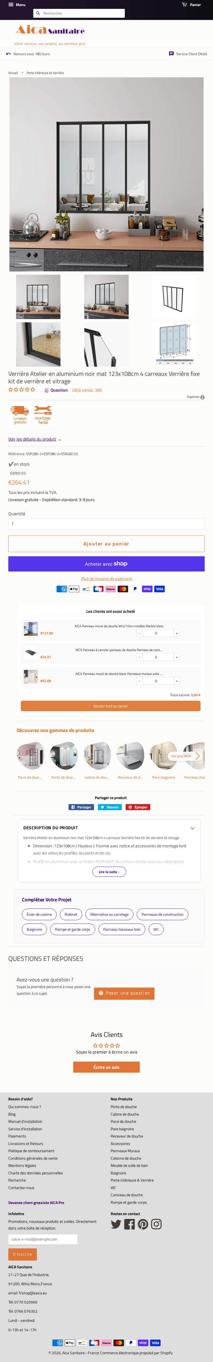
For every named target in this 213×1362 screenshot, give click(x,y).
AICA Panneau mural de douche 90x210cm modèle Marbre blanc (119, 626)
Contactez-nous (21, 1187)
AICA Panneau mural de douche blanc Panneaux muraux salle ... (119, 673)
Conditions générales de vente (33, 1158)
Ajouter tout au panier (110, 706)
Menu (20, 4)
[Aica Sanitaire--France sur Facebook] (129, 1227)
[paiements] (111, 590)
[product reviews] (21, 390)
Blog (12, 1114)
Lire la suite (109, 871)
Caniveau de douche (127, 1195)
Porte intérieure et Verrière (45, 72)
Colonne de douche (126, 1158)
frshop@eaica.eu (33, 1293)
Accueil (13, 72)
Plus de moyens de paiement (106, 578)
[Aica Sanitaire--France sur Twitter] (116, 1227)
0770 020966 (25, 1302)
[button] (21, 389)
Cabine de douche (125, 1114)
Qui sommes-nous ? (24, 1107)
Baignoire (118, 1173)
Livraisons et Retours (25, 1143)
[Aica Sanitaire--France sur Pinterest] (143, 1227)
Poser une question (127, 992)
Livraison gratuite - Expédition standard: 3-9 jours (51, 499)
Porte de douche (124, 1107)
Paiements (17, 1136)
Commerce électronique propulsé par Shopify (136, 1353)
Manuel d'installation (25, 1121)
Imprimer (193, 396)
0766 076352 (25, 1311)
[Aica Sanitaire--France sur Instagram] (156, 1227)
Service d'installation (25, 1129)
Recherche (17, 1180)
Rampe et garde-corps (129, 1202)
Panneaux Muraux (125, 1151)
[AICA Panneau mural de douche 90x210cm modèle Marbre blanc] (31, 630)
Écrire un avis (106, 1067)
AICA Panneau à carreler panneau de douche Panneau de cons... (119, 649)
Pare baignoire (122, 1129)
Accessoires (120, 1143)
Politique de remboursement (31, 1151)
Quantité (16, 513)
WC (113, 1187)
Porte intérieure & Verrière (132, 1180)
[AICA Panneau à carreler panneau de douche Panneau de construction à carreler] (31, 654)
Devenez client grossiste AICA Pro (36, 1202)
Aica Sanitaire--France (80, 1353)
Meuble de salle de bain (129, 1165)
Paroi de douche (123, 1121)
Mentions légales (22, 1165)
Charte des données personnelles (35, 1173)
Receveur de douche (127, 1136)
